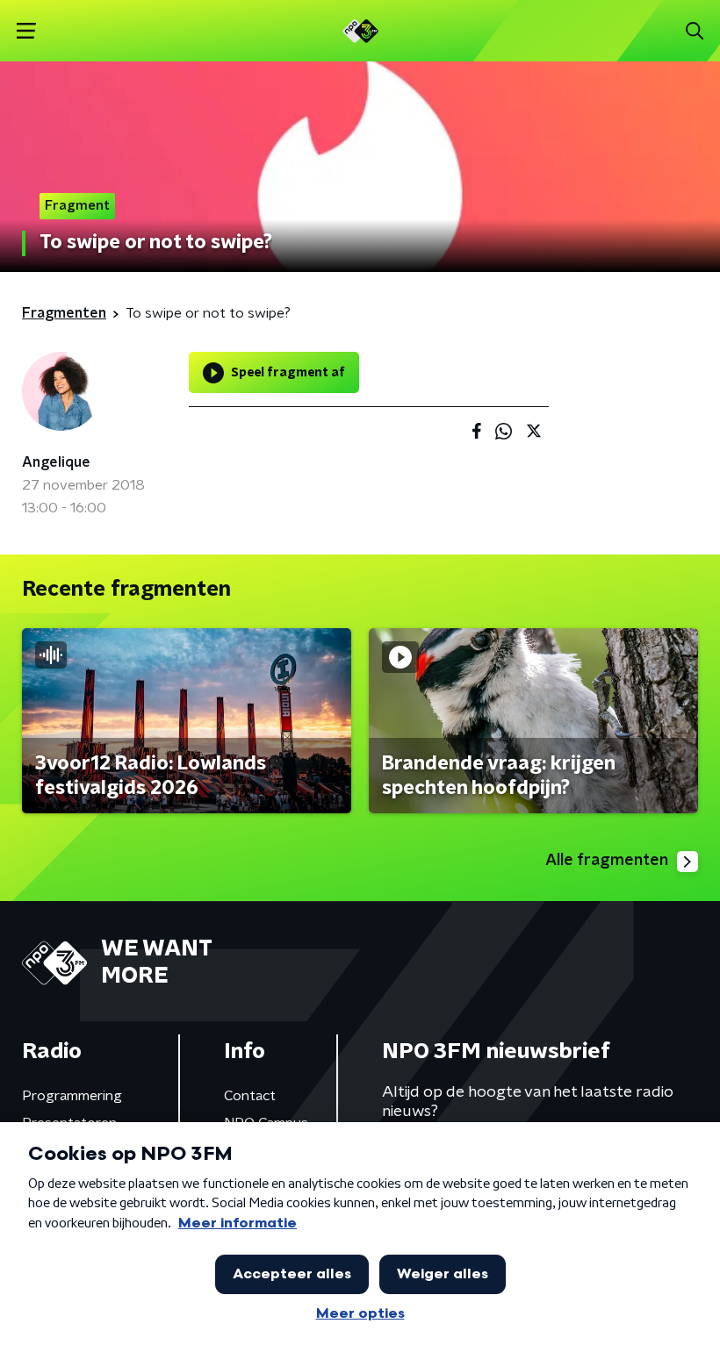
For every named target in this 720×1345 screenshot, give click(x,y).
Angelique (56, 462)
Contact (250, 1096)
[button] (26, 31)
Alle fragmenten (606, 861)
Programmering (72, 1096)
